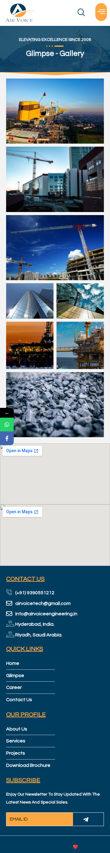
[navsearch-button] (69, 13)
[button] (101, 12)
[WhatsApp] (7, 424)
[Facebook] (7, 438)
